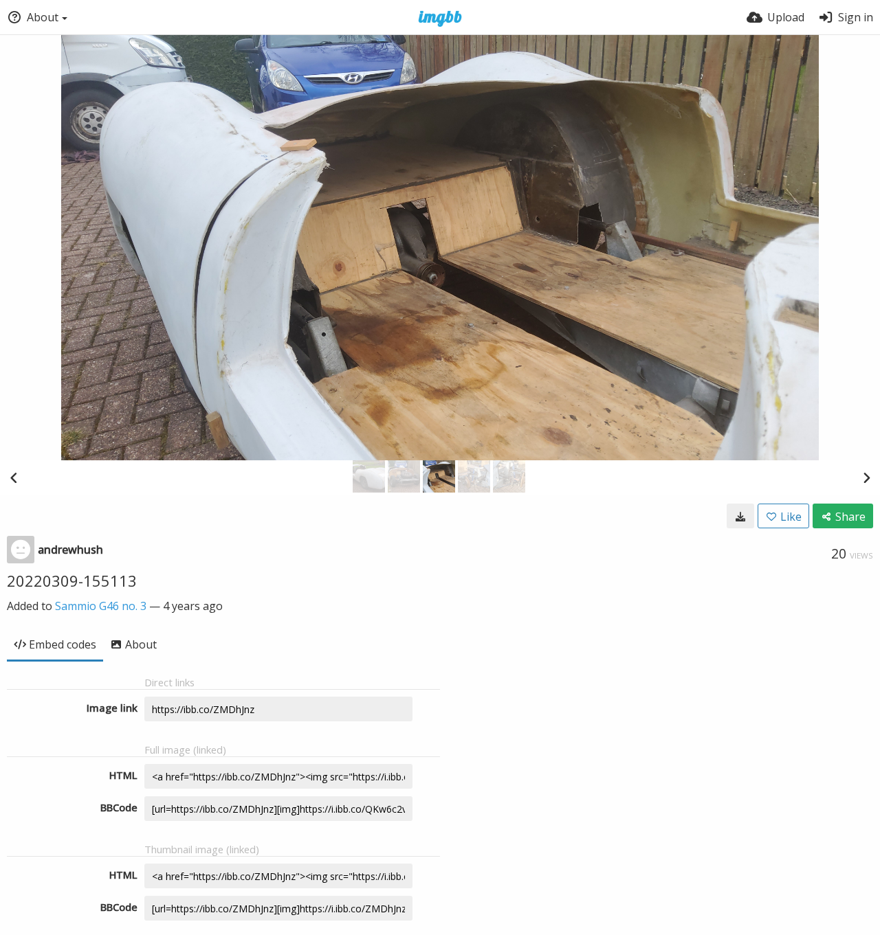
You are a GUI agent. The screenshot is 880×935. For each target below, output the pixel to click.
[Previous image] (14, 477)
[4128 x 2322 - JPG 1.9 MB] (740, 516)
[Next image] (866, 477)
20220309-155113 (72, 580)
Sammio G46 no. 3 (100, 605)
